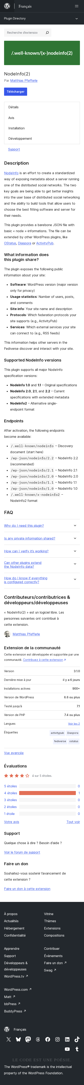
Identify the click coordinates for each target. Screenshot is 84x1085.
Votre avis (11, 822)
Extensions (52, 928)
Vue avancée (14, 753)
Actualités (11, 921)
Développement (20, 138)
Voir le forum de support (22, 852)
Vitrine (48, 914)
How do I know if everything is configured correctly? (25, 580)
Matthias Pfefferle (24, 80)
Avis (11, 118)
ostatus (73, 741)
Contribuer (52, 949)
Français (20, 1029)
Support (14, 149)
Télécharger (15, 91)
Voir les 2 (74, 723)
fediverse (60, 741)
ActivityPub (44, 243)
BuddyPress (15, 1011)
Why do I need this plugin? (24, 526)
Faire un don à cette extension (27, 889)
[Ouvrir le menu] (77, 6)
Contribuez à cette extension (43, 659)
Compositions (54, 935)
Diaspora (24, 243)
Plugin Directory (15, 18)
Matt (9, 997)
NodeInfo (11, 173)
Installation (16, 128)
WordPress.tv (16, 976)
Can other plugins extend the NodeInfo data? (23, 565)
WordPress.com (18, 989)
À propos (11, 914)
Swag (50, 970)
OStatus (10, 243)
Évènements (53, 956)
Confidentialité (15, 935)
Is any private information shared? (29, 538)
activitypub (57, 732)
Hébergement (14, 928)
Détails (13, 107)
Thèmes (50, 921)
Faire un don (55, 963)
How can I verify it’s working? (26, 551)
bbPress (12, 1004)
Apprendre (11, 949)
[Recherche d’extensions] (47, 33)
